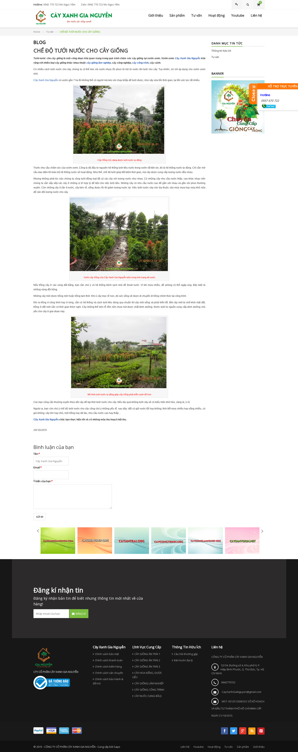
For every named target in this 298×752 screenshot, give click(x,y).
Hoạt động (214, 747)
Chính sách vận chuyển (109, 673)
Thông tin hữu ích (221, 50)
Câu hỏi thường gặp (186, 654)
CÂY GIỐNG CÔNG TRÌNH (149, 689)
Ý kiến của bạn (42, 481)
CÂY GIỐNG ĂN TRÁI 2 (147, 660)
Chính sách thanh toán (109, 660)
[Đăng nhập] (237, 4)
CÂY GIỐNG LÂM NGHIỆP (149, 683)
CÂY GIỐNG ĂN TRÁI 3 (147, 666)
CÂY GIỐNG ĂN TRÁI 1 (147, 654)
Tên (36, 454)
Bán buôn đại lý (183, 660)
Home (36, 31)
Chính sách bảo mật (107, 654)
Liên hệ (185, 747)
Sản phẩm (243, 747)
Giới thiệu (259, 747)
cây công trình (140, 62)
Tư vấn (50, 31)
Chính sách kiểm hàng (108, 666)
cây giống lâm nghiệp (99, 62)
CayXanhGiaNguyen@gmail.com (241, 692)
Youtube (198, 747)
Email (37, 467)
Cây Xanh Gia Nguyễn (187, 58)
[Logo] (43, 657)
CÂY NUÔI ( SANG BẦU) (147, 696)
